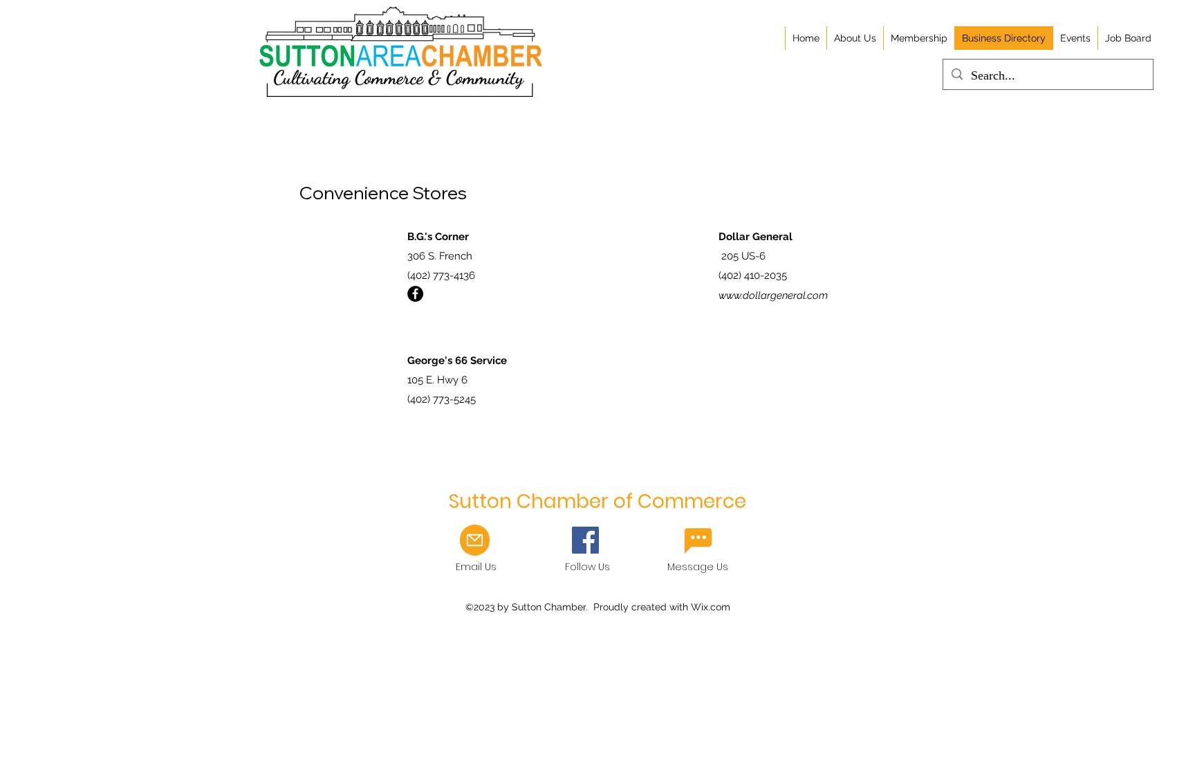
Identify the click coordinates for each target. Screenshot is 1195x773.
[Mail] (475, 540)
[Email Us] (698, 540)
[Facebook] (415, 294)
